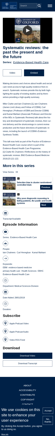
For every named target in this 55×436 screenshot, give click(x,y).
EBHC (41, 271)
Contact (27, 404)
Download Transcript (27, 363)
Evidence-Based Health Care (31, 62)
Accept (48, 410)
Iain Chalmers (9, 252)
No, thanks (48, 420)
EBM (5, 267)
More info (4, 434)
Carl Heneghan (24, 252)
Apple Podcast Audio (19, 332)
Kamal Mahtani (39, 252)
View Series (8, 172)
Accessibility (27, 390)
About (27, 385)
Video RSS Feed (17, 340)
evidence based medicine (20, 267)
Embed (34, 73)
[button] (27, 30)
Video (12, 73)
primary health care (11, 271)
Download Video (27, 356)
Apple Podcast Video (19, 323)
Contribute (27, 395)
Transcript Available (12, 219)
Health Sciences (28, 271)
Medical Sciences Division (26, 286)
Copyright (27, 399)
